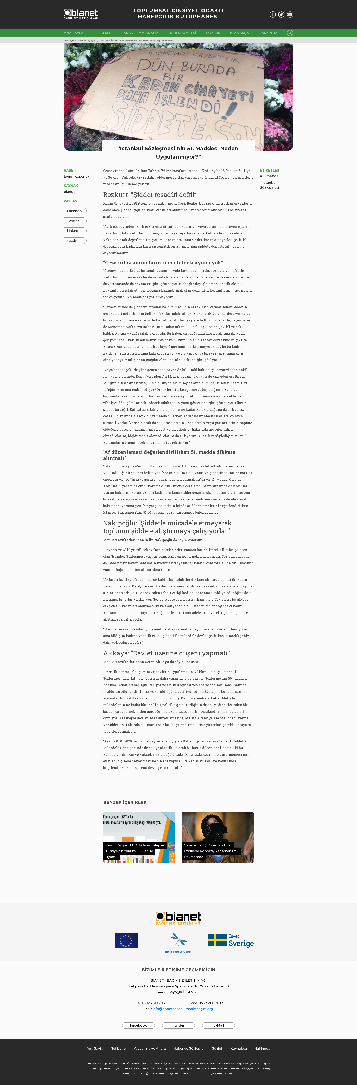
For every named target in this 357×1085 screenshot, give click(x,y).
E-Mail (218, 1025)
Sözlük (213, 33)
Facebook (75, 211)
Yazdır (72, 241)
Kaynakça (239, 33)
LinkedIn (74, 231)
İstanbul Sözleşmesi (269, 185)
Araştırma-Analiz (141, 33)
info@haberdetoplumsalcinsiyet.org (183, 1009)
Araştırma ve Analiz (150, 1048)
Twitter (73, 221)
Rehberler (103, 33)
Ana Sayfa (73, 33)
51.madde (270, 176)
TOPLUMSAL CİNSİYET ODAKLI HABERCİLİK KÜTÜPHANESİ (178, 13)
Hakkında (268, 33)
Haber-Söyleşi (182, 33)
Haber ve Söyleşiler (189, 1048)
